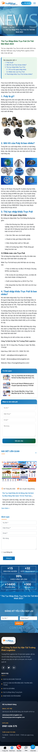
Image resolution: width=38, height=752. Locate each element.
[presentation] (35, 452)
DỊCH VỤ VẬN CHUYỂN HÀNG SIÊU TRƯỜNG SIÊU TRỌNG (18, 684)
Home (5, 27)
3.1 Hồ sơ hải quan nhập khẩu (16, 69)
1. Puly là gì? (9, 62)
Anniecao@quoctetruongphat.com (13, 717)
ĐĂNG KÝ (19, 623)
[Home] (14, 668)
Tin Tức (11, 27)
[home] (5, 748)
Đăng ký (9, 558)
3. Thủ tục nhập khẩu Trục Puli (15, 67)
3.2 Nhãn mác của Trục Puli (15, 72)
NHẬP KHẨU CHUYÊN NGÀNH (12, 696)
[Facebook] (3, 668)
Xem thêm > (5, 508)
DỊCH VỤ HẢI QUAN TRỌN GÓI (12, 679)
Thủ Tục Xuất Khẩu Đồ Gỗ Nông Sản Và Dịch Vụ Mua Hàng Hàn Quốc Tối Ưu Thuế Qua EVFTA (18, 496)
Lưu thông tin (7, 552)
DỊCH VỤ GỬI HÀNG (9, 688)
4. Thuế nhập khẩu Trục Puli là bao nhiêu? (19, 74)
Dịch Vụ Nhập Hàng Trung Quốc (12, 692)
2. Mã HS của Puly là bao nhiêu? (16, 65)
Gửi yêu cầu (19, 441)
